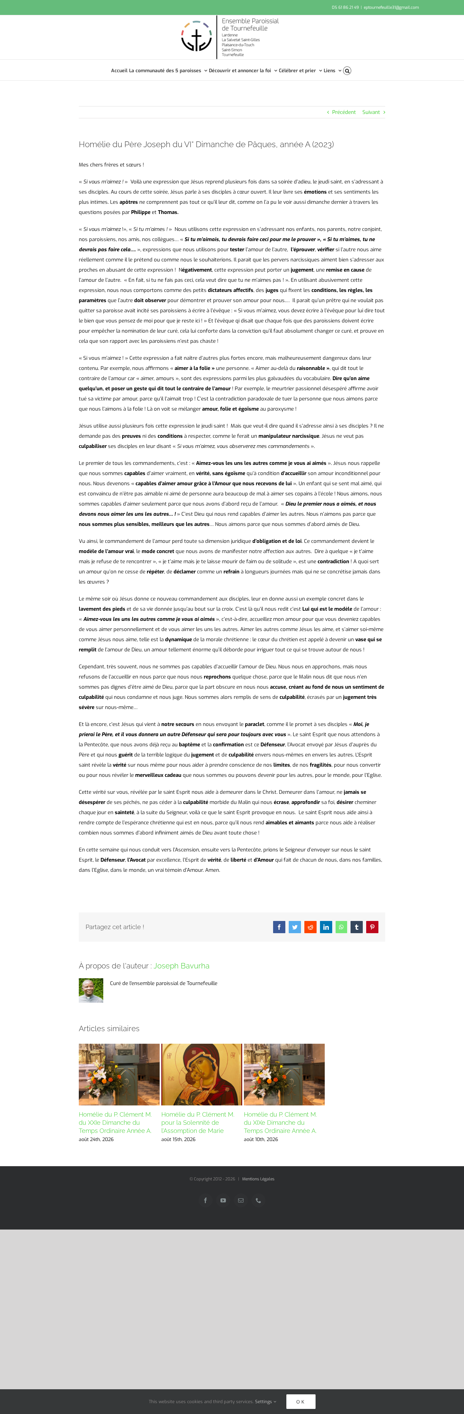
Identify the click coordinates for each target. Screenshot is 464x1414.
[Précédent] (84, 1093)
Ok (301, 1401)
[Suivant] (320, 1093)
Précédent (344, 112)
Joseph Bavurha (182, 965)
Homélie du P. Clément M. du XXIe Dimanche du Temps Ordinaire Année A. (115, 1122)
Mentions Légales (258, 1179)
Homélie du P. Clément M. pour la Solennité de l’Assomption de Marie (197, 1122)
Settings (264, 1402)
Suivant (371, 112)
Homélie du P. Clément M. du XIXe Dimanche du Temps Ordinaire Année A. (280, 1122)
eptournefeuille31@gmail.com (391, 7)
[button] (347, 70)
